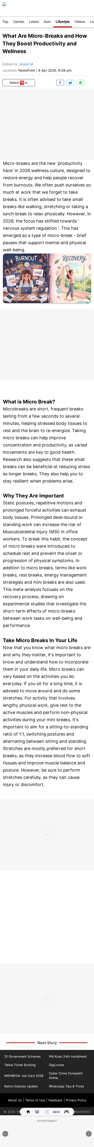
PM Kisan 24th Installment (68, 1056)
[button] (18, 82)
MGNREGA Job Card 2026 (23, 1076)
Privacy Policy (76, 1100)
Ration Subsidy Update (21, 1086)
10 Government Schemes (22, 1056)
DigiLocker (56, 1065)
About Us (15, 1100)
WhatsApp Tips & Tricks (66, 1086)
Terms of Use (35, 1100)
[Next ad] (89, 1134)
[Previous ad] (5, 1134)
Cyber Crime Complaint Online (66, 1076)
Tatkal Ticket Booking (20, 1065)
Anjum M (26, 64)
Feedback (55, 1100)
